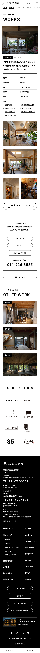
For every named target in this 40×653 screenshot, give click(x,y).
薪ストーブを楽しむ (10, 108)
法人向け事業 (7, 573)
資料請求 (30, 650)
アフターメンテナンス (10, 555)
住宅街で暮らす (9, 105)
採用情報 (28, 579)
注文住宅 (7, 540)
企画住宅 (7, 543)
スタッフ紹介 (29, 566)
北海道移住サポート (9, 579)
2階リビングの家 (26, 108)
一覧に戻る (21, 277)
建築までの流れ (8, 561)
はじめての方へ (8, 529)
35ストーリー (29, 535)
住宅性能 (6, 567)
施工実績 (28, 529)
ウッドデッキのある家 (10, 115)
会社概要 (28, 560)
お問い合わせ (10, 650)
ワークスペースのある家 (28, 112)
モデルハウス (29, 554)
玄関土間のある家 (10, 112)
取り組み (27, 573)
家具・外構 (8, 551)
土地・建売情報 (29, 548)
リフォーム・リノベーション (12, 547)
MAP (29, 478)
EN (32, 3)
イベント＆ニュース (31, 541)
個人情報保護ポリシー (15, 638)
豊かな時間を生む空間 (27, 105)
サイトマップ (27, 638)
